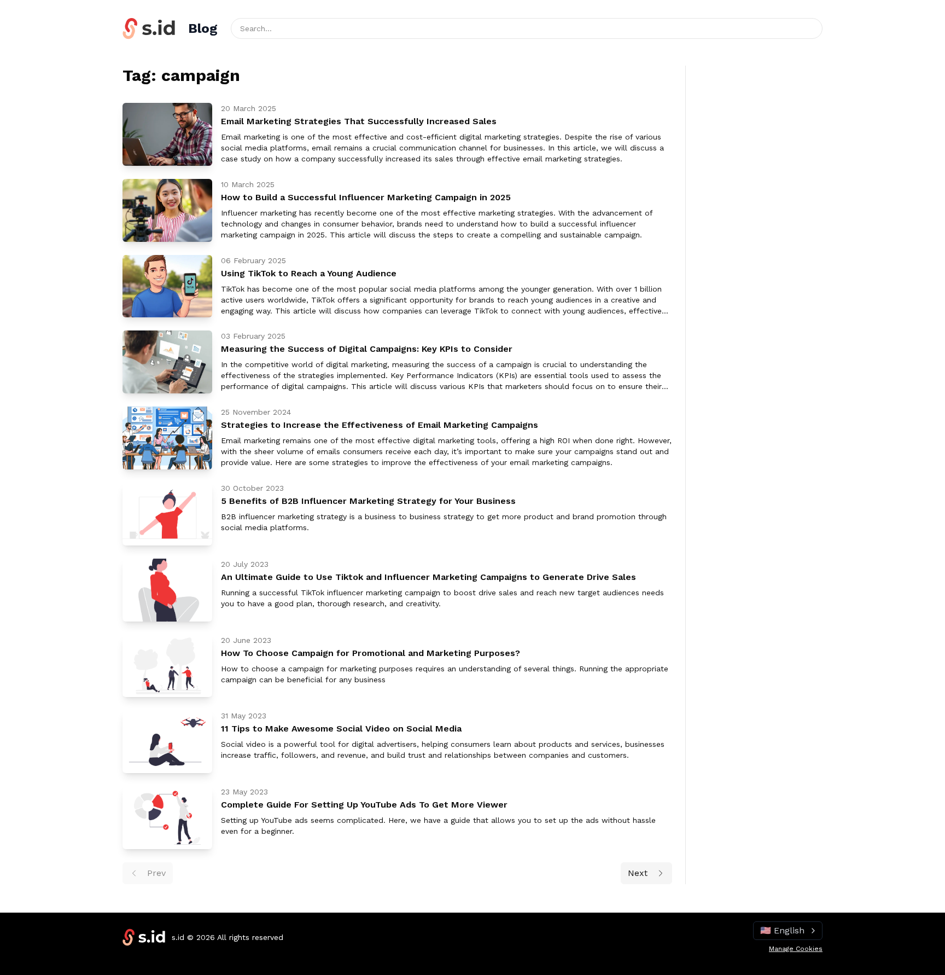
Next (638, 873)
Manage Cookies (795, 949)
